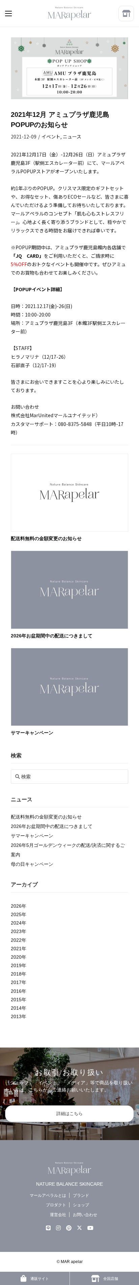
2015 (16, 999)
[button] (15, 13)
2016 (16, 991)
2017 (16, 982)
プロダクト (56, 1205)
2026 (16, 906)
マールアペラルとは (48, 1195)
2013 (16, 1016)
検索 (16, 755)
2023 (16, 931)
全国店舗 (110, 1279)
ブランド (81, 1195)
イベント (50, 136)
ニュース (72, 136)
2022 (16, 940)
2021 (16, 948)
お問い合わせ (85, 1214)
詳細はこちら (69, 1113)
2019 (16, 965)
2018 (16, 974)
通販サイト (39, 1279)
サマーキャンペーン (32, 732)
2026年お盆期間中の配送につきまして (51, 635)
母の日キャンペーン (32, 864)
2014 (16, 1008)
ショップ (81, 1205)
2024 (16, 923)
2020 (16, 957)
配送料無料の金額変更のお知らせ (46, 538)
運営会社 (58, 1214)
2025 (16, 914)
